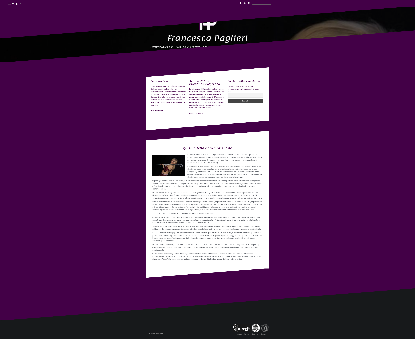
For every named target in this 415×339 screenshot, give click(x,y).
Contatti (263, 334)
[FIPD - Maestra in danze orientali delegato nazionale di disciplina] (242, 328)
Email (230, 91)
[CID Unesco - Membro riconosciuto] (264, 328)
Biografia (255, 334)
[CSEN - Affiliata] (255, 328)
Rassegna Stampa (243, 334)
